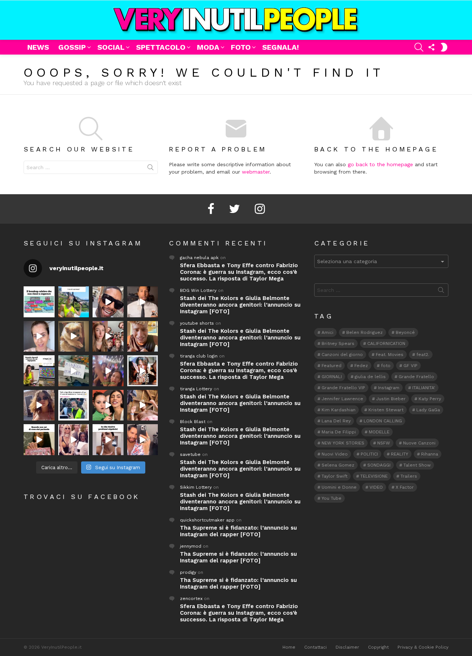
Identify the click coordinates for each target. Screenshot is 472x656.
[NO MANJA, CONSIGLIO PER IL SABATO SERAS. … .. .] (142, 301)
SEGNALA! (280, 47)
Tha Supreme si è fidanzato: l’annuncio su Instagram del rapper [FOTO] (238, 531)
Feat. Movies (389, 354)
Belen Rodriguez (364, 332)
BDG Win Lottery (198, 290)
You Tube (331, 498)
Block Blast (192, 421)
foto (386, 365)
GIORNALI (332, 376)
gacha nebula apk (199, 257)
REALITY (399, 454)
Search (150, 169)
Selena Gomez (338, 465)
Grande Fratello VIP (343, 387)
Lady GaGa (428, 409)
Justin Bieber (391, 398)
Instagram (388, 387)
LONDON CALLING (383, 420)
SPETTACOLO (160, 47)
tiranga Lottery (196, 388)
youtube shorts (197, 323)
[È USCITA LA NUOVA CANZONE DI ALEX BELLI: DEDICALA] (142, 370)
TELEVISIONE (374, 476)
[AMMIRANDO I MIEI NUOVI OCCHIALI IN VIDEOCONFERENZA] (39, 370)
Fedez (361, 365)
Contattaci (315, 647)
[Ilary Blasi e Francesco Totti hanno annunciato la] (73, 405)
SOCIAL (111, 47)
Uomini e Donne (339, 487)
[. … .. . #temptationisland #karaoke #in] (108, 370)
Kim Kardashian (338, 409)
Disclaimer (347, 647)
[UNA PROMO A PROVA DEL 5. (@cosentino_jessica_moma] (108, 439)
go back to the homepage (380, 164)
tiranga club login (199, 356)
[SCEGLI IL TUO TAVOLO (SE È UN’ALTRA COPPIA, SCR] (39, 301)
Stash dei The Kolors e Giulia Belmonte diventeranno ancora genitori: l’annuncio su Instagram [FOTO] (240, 305)
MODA (208, 47)
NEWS (38, 47)
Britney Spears (338, 343)
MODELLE (379, 432)
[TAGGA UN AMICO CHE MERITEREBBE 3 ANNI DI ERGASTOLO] (142, 405)
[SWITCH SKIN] (444, 47)
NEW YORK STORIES (343, 443)
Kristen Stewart (385, 409)
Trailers (408, 476)
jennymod (190, 546)
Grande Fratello (416, 376)
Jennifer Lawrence (342, 398)
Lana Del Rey (336, 420)
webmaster (256, 172)
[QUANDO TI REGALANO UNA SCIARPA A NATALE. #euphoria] (39, 336)
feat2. (422, 354)
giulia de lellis (370, 376)
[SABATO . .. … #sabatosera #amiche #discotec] (73, 439)
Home (288, 647)
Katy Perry (430, 398)
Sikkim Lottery (196, 487)
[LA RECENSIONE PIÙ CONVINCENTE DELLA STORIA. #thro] (39, 439)
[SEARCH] (418, 47)
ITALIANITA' (423, 387)
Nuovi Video (335, 454)
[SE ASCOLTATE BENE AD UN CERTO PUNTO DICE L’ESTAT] (108, 301)
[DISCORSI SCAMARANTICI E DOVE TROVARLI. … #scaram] (142, 439)
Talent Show (417, 465)
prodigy (188, 572)
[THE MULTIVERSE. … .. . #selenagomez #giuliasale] (108, 405)
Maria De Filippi (339, 432)
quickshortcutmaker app (207, 520)
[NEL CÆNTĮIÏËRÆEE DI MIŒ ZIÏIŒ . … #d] (142, 336)
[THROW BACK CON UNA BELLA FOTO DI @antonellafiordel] (73, 301)
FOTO (241, 47)
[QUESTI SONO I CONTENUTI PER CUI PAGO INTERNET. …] (73, 336)
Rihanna (429, 454)
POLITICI (369, 454)
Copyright (378, 647)
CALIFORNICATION (386, 343)
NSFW (383, 443)
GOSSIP (72, 47)
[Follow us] (431, 47)
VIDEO (376, 487)
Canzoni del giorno (342, 354)
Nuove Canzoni (419, 443)
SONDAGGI (379, 465)
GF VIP (410, 365)
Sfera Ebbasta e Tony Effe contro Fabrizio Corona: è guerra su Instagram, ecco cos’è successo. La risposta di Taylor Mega (239, 272)
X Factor (405, 487)
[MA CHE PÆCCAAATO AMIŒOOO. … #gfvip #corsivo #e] (108, 336)
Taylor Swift (334, 476)
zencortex (191, 598)
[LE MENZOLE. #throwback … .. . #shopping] (73, 370)
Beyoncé (405, 332)
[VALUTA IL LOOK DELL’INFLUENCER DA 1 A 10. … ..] (39, 405)
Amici (327, 332)
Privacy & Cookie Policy (423, 647)
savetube (190, 454)
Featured (331, 365)
